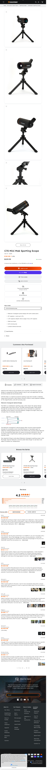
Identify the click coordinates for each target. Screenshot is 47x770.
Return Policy (31, 760)
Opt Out (13, 761)
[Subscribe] (38, 695)
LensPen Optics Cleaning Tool (10, 361)
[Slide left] (21, 379)
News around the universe (27, 711)
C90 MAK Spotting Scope (9, 465)
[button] (3, 2)
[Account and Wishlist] (39, 2)
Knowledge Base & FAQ (37, 726)
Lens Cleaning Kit (28, 361)
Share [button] (7, 335)
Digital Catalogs (16, 728)
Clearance (17, 721)
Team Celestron (7, 723)
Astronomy (17, 710)
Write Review (16, 512)
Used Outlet (17, 724)
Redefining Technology (8, 713)
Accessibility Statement (36, 763)
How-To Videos (36, 716)
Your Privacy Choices (37, 762)
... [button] (21, 524)
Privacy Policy (23, 760)
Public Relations (7, 731)
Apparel (7, 727)
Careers (7, 740)
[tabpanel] (23, 416)
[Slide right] (24, 379)
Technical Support (36, 712)
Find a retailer (24, 277)
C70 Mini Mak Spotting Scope (31, 465)
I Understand (14, 767)
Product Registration (37, 731)
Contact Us (37, 743)
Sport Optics (16, 713)
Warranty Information (37, 739)
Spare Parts (37, 735)
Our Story (7, 710)
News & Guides (7, 718)
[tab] (8, 384)
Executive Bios (7, 736)
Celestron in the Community (27, 718)
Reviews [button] (3, 512)
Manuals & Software (37, 721)
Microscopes (17, 718)
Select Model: (7, 305)
